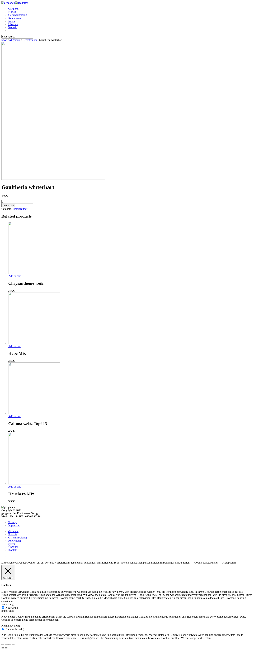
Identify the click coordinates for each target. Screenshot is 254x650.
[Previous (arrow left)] (2, 647)
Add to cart (8, 205)
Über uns (13, 24)
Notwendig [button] (7, 604)
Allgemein (14, 39)
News (11, 21)
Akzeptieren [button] (229, 562)
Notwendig (12, 607)
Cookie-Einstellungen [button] (206, 562)
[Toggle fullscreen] (9, 644)
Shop (4, 39)
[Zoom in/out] (13, 644)
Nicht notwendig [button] (10, 625)
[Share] (6, 644)
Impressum (14, 525)
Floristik (12, 11)
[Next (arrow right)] (6, 647)
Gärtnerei (13, 8)
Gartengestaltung (17, 14)
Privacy (12, 522)
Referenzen (14, 18)
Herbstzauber (29, 39)
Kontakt (12, 27)
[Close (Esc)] (2, 644)
